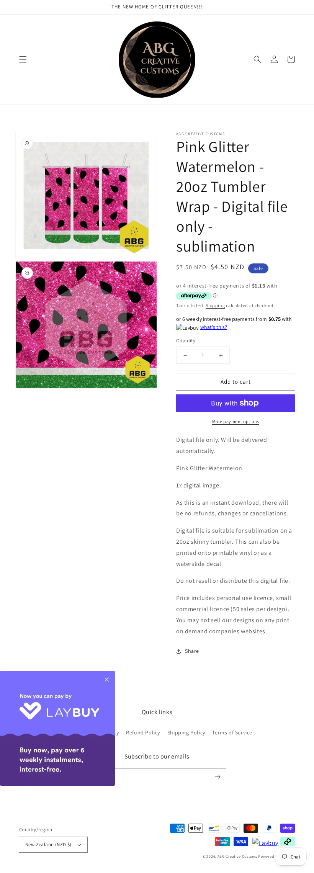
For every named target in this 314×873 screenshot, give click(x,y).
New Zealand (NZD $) (48, 844)
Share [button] (192, 650)
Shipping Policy (186, 732)
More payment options (235, 421)
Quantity (185, 340)
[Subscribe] (217, 776)
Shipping (215, 305)
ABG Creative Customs (237, 856)
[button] (23, 59)
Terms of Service (232, 732)
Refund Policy (143, 732)
